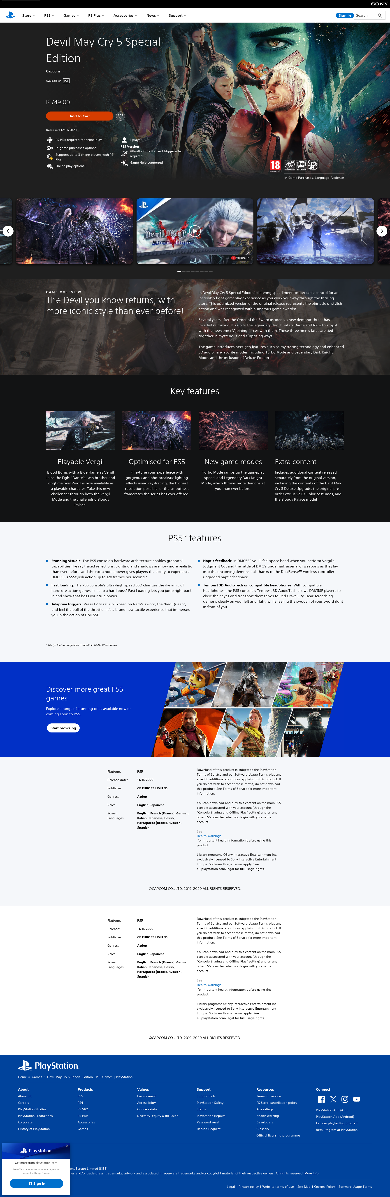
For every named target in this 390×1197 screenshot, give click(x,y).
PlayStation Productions (35, 1116)
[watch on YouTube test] (240, 258)
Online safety (147, 1109)
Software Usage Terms (355, 1187)
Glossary (262, 1129)
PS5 (47, 15)
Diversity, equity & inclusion (157, 1116)
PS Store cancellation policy (276, 1103)
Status (201, 1109)
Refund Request (209, 1129)
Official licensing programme (278, 1135)
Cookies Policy (324, 1187)
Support (176, 15)
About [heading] (23, 1089)
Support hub (206, 1096)
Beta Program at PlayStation (337, 1130)
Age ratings (265, 1109)
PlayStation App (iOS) (331, 1110)
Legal (231, 1187)
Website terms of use (278, 1187)
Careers (23, 1103)
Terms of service (268, 1096)
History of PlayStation (34, 1129)
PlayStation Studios (32, 1109)
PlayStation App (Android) (335, 1117)
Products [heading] (85, 1089)
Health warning (267, 1116)
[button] (195, 231)
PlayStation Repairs (211, 1116)
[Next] (381, 231)
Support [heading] (204, 1089)
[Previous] (8, 231)
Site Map (304, 1187)
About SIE (25, 1096)
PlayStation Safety (210, 1103)
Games (69, 15)
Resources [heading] (265, 1089)
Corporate (25, 1122)
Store (26, 15)
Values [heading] (143, 1089)
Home (22, 1077)
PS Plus (94, 15)
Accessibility (146, 1103)
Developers (264, 1122)
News (151, 15)
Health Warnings (209, 836)
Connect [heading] (323, 1089)
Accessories (124, 15)
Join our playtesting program (337, 1123)
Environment (146, 1096)
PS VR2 (83, 1109)
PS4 (80, 1103)
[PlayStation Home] (10, 15)
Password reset (208, 1122)
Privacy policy (249, 1187)
